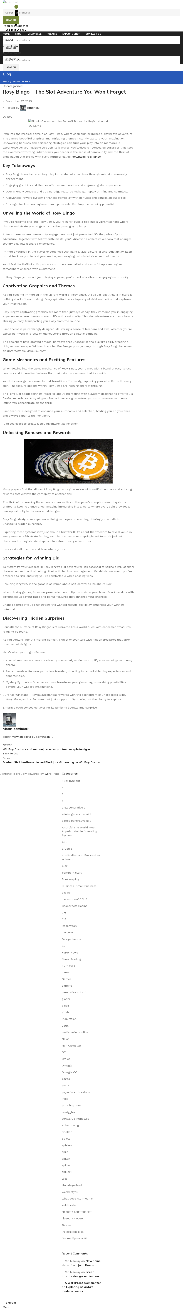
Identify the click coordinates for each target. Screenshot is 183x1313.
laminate (12, 46)
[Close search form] (4, 4)
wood (9, 40)
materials (12, 59)
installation (13, 52)
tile (8, 33)
